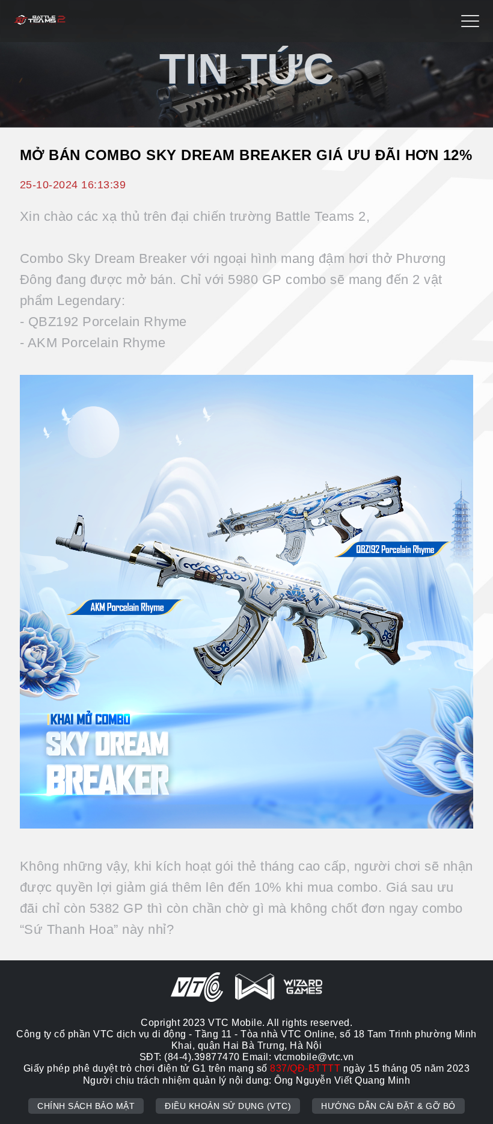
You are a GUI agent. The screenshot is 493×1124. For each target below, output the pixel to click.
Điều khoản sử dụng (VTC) (228, 1106)
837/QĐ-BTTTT (305, 1068)
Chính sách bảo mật (86, 1106)
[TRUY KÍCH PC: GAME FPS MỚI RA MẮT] (40, 21)
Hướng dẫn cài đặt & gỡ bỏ (388, 1106)
